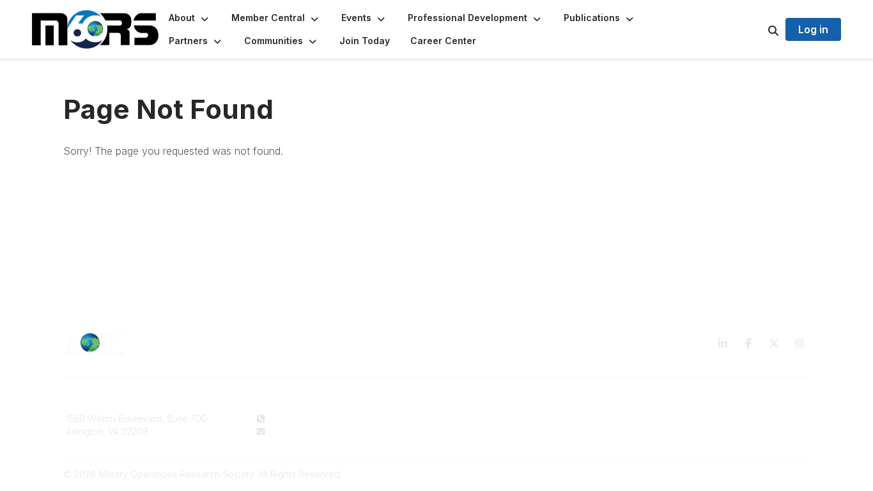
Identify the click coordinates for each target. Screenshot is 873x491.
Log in (813, 29)
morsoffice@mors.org (317, 431)
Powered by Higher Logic (755, 474)
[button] (189, 17)
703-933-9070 (303, 418)
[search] (757, 29)
